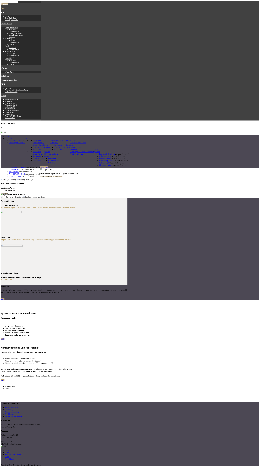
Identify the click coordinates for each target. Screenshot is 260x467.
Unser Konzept (14, 31)
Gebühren (12, 37)
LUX (3, 84)
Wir (2, 12)
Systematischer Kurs (11, 28)
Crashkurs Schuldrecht (12, 110)
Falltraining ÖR (10, 107)
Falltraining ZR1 (10, 101)
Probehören (8, 88)
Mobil (7, 457)
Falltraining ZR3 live (11, 105)
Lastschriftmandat (122, 154)
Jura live (7, 46)
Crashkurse (8, 59)
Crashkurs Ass (9, 112)
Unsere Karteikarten (15, 33)
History (7, 16)
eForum (4, 68)
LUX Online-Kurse (11, 92)
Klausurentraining (10, 51)
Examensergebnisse (9, 80)
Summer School (10, 118)
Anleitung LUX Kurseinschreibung (16, 90)
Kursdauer (12, 29)
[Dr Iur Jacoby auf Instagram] (12, 246)
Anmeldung (4, 4)
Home (3, 8)
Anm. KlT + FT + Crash (13, 116)
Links (7, 452)
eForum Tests (9, 72)
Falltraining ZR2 (10, 103)
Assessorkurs (9, 114)
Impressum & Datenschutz (15, 454)
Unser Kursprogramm (16, 35)
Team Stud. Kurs (10, 18)
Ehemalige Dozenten (11, 20)
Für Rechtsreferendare (13, 416)
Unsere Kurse (6, 24)
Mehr (2, 299)
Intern (3, 96)
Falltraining (8, 39)
